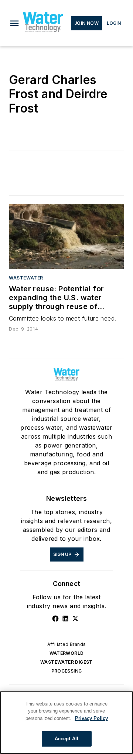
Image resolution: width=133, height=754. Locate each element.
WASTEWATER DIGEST (66, 662)
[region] (66, 722)
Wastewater (26, 278)
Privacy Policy (91, 718)
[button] (14, 23)
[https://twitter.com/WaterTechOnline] (75, 618)
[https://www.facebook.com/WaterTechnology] (55, 618)
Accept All (66, 738)
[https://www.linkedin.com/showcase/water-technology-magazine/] (65, 618)
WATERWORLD (67, 653)
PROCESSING (66, 671)
